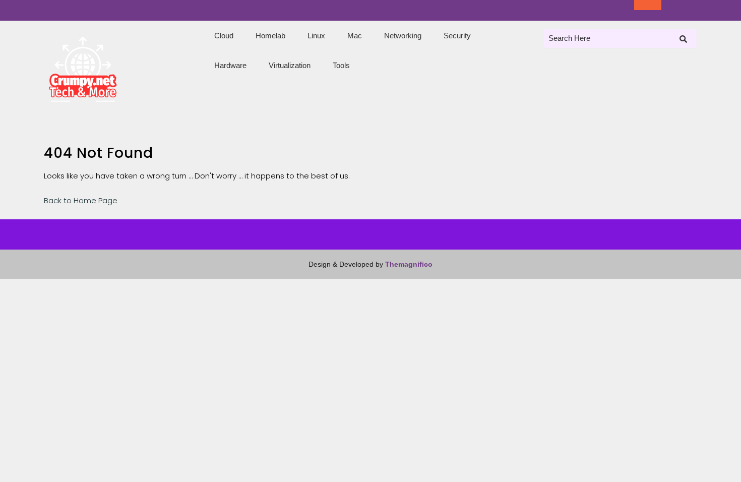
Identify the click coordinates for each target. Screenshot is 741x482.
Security (457, 35)
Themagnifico (408, 264)
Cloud (223, 35)
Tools (341, 65)
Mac (354, 35)
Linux (316, 35)
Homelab (270, 35)
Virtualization (290, 65)
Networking (402, 35)
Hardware (230, 65)
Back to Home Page (80, 200)
